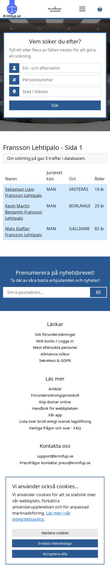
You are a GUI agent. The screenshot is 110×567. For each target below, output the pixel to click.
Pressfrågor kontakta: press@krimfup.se (55, 462)
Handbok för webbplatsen (55, 408)
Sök (55, 105)
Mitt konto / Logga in (55, 340)
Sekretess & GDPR (55, 360)
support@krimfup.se (55, 456)
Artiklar (55, 388)
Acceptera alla (55, 553)
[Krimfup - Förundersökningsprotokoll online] (24, 9)
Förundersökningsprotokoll (55, 395)
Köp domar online (55, 401)
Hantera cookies (55, 532)
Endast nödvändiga (55, 543)
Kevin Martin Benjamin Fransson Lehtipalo (23, 212)
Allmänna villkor (55, 354)
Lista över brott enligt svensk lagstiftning (55, 421)
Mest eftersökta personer (55, 347)
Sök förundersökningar (55, 334)
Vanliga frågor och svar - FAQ (55, 427)
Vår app (55, 414)
